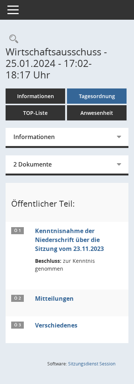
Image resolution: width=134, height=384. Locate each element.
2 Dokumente (32, 164)
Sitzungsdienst (91, 364)
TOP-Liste (35, 112)
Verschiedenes (56, 325)
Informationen (35, 96)
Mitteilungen (54, 298)
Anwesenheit (96, 112)
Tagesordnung (97, 96)
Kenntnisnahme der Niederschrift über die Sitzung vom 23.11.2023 (69, 240)
